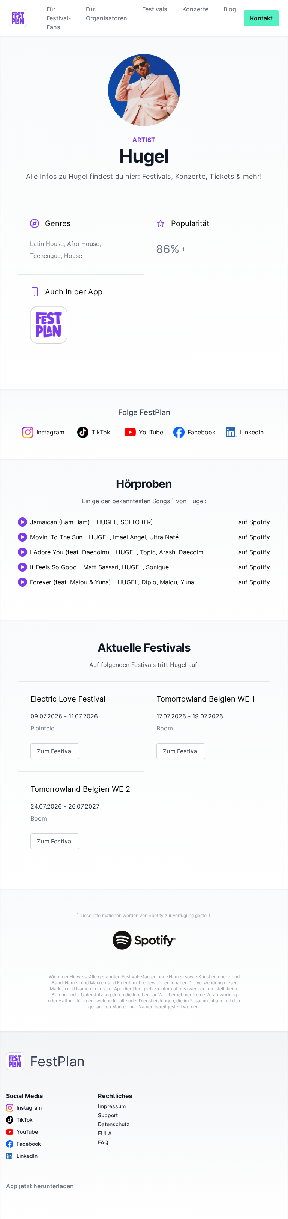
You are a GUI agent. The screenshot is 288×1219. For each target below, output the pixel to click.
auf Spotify (254, 522)
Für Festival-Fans (58, 18)
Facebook (28, 1144)
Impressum (112, 1106)
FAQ (103, 1142)
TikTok (24, 1119)
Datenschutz (113, 1124)
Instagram (29, 1107)
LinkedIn (27, 1156)
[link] (81, 726)
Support (108, 1115)
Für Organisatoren (106, 13)
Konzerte (195, 9)
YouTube (27, 1131)
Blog (230, 9)
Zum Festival (55, 751)
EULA (105, 1133)
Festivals (154, 9)
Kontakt (261, 18)
